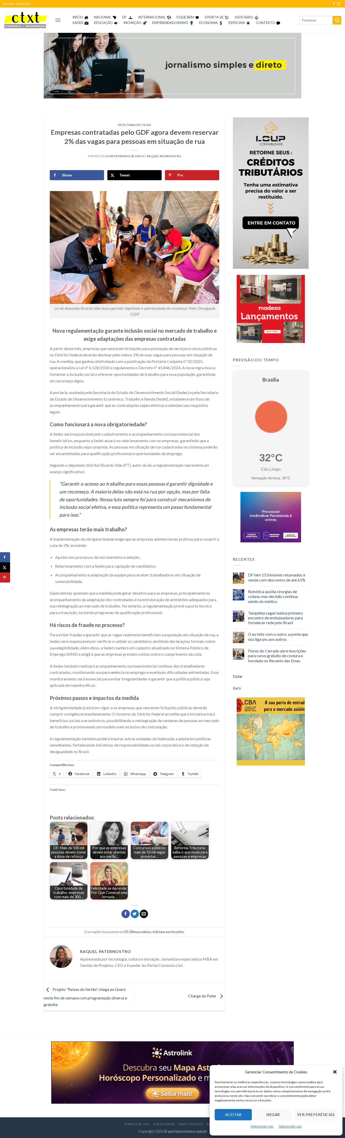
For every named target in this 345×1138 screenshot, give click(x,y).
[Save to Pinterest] (5, 577)
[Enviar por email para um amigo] (144, 914)
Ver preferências (316, 1114)
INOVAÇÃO (132, 23)
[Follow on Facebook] (333, 4)
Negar (273, 1114)
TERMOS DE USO (262, 1126)
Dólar (238, 676)
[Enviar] (337, 20)
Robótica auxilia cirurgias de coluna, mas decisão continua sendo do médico (273, 596)
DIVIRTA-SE (214, 17)
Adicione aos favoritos (168, 932)
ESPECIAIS (237, 23)
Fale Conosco (190, 1124)
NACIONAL (102, 17)
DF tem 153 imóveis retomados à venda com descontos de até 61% (276, 577)
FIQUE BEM (185, 17)
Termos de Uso (137, 1124)
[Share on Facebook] (5, 557)
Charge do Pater (202, 995)
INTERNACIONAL (152, 17)
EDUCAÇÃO (103, 23)
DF (124, 17)
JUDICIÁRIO (243, 17)
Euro (237, 687)
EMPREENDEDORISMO (170, 23)
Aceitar (233, 1114)
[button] (334, 1071)
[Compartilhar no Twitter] (135, 914)
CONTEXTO (265, 23)
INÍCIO (77, 17)
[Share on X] (5, 567)
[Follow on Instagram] (338, 4)
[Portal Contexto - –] (25, 20)
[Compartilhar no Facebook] (125, 914)
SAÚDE (77, 23)
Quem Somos (164, 1124)
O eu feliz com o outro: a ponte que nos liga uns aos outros (278, 636)
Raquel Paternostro (164, 156)
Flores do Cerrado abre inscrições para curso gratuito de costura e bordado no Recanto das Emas (277, 655)
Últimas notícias (136, 124)
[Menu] (58, 20)
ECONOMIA (208, 23)
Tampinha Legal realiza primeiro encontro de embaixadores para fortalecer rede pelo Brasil (275, 618)
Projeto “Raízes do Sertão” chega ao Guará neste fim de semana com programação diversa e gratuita (85, 997)
